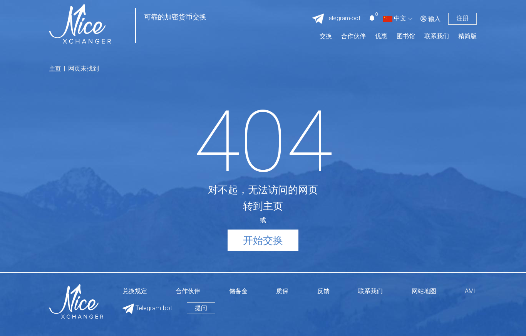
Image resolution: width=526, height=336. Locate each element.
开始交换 (263, 240)
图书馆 (406, 36)
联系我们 (436, 36)
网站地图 (424, 291)
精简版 (467, 36)
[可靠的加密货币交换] (80, 23)
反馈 (323, 291)
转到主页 (263, 206)
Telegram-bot (153, 308)
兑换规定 (134, 291)
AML (471, 291)
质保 (282, 291)
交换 (326, 36)
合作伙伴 (353, 36)
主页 (55, 68)
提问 (201, 308)
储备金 (238, 291)
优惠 (381, 36)
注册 (462, 18)
